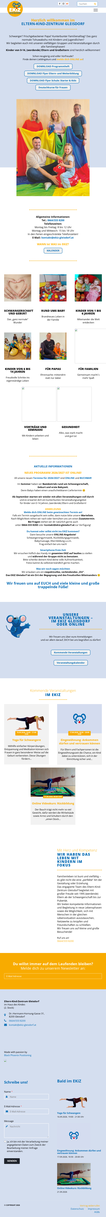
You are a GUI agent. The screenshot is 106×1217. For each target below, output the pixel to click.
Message (9, 1121)
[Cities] (67, 3)
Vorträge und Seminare (35, 428)
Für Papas (53, 369)
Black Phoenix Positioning (17, 1055)
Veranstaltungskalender (71, 662)
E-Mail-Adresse (13, 1106)
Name (8, 1091)
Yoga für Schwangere (26, 740)
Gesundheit (71, 427)
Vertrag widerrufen (90, 1205)
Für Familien (88, 369)
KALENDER (53, 250)
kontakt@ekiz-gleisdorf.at (22, 1024)
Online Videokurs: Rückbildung (53, 803)
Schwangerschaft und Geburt (18, 312)
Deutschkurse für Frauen (53, 87)
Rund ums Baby (53, 311)
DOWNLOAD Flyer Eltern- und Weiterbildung (53, 73)
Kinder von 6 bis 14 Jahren (17, 370)
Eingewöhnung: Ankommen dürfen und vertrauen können (79, 741)
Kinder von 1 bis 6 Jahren (88, 312)
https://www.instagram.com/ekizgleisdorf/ (63, 3)
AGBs (97, 1212)
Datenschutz (77, 1208)
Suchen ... (95, 3)
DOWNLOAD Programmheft (53, 66)
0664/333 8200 (65, 941)
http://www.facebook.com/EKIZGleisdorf (59, 3)
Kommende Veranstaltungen (70, 652)
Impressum (94, 1208)
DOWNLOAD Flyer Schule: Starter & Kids (53, 80)
